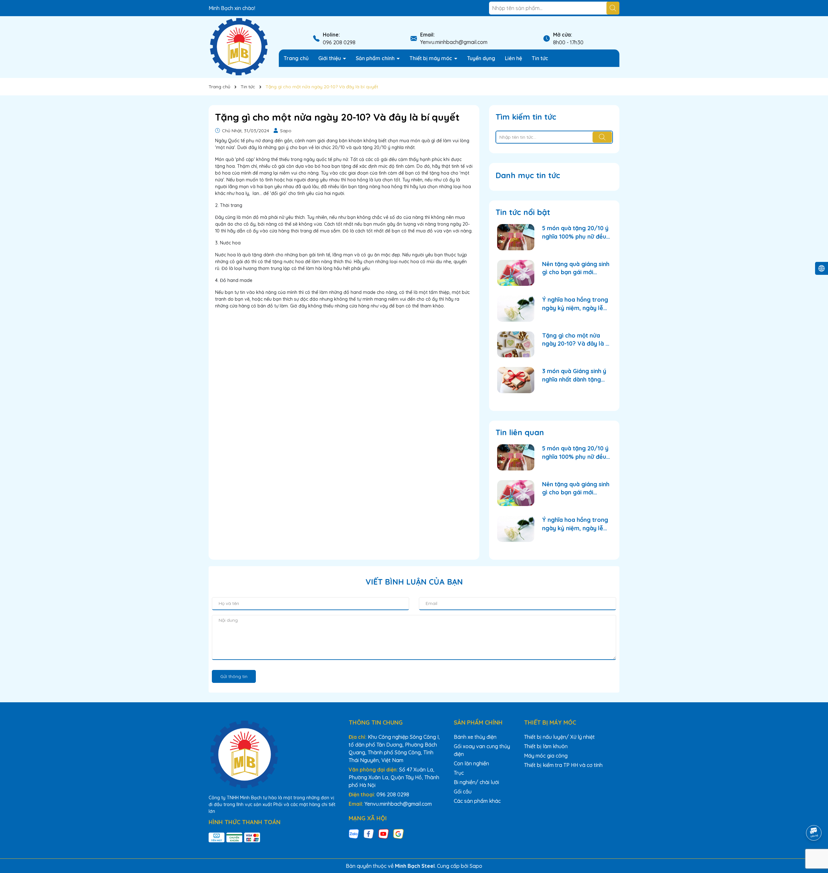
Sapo (476, 866)
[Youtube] (383, 833)
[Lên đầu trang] (814, 814)
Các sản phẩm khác (477, 801)
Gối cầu (463, 791)
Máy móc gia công (546, 755)
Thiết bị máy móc (431, 58)
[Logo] (239, 46)
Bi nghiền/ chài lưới (476, 782)
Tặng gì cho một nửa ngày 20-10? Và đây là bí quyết (576, 340)
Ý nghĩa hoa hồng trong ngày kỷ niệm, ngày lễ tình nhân (575, 304)
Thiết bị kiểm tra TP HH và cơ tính (563, 765)
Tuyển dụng (481, 58)
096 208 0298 (339, 42)
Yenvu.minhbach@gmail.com (453, 42)
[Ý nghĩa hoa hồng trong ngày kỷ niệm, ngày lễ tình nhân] (515, 309)
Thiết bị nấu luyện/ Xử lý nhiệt (559, 737)
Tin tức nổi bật (523, 212)
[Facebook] (369, 833)
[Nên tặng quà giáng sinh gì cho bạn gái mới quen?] (515, 273)
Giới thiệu (330, 58)
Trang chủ (296, 58)
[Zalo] (354, 833)
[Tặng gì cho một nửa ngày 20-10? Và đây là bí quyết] (515, 344)
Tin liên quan (520, 432)
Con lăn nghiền (471, 763)
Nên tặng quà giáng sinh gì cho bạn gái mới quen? (575, 268)
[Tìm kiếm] (612, 8)
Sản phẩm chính (376, 58)
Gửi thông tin (233, 676)
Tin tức (540, 58)
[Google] (398, 833)
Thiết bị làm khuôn (546, 746)
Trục (459, 773)
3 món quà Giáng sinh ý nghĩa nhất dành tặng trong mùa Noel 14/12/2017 (574, 375)
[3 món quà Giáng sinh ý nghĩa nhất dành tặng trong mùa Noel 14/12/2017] (515, 380)
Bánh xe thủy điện (475, 737)
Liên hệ (513, 58)
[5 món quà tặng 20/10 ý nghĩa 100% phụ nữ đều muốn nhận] (515, 237)
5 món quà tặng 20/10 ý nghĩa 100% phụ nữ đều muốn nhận (575, 232)
